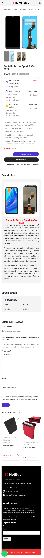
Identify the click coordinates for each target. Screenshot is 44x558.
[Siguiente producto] (40, 9)
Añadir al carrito (26, 154)
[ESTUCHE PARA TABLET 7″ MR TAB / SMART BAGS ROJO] (31, 427)
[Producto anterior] (36, 9)
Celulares (22, 9)
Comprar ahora (21, 159)
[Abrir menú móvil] (3, 3)
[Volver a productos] (38, 9)
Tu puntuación (7, 351)
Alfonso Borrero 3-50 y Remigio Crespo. (17, 483)
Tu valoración (7, 355)
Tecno (30, 9)
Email (5, 529)
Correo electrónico (9, 388)
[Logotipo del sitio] (21, 3)
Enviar (6, 539)
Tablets (26, 444)
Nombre (5, 379)
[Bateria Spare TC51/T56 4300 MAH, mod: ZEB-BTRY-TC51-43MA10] (11, 425)
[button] (18, 455)
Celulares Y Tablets (10, 9)
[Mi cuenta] (40, 3)
